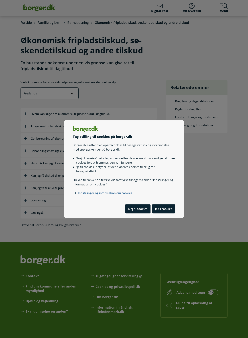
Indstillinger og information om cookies (105, 193)
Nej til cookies (137, 209)
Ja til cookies (163, 209)
